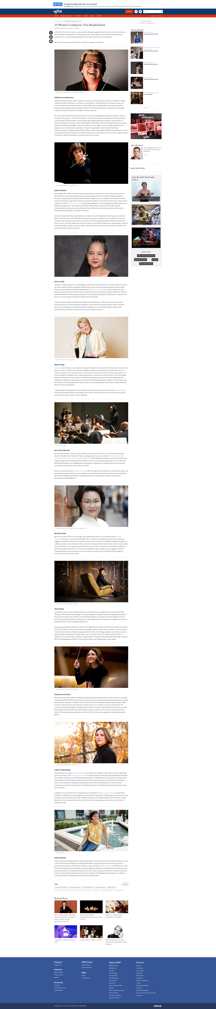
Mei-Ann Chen (96, 890)
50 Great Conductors (74, 203)
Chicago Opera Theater (78, 775)
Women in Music (65, 893)
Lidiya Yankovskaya (79, 773)
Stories (61, 21)
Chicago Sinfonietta (75, 887)
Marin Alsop (58, 368)
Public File (75, 1006)
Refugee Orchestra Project (105, 793)
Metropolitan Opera (107, 890)
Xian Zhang (75, 893)
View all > (146, 108)
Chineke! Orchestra (106, 866)
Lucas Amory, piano (149, 62)
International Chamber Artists (151, 92)
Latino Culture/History (140, 259)
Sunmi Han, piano (148, 32)
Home (56, 21)
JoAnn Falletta (111, 887)
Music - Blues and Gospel (146, 263)
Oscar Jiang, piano (148, 77)
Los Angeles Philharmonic (75, 890)
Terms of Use (66, 1006)
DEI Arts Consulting (80, 471)
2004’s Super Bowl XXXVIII (98, 290)
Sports (57, 893)
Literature (154, 259)
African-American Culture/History (146, 255)
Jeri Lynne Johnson (100, 887)
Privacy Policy (58, 1006)
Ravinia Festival (119, 390)
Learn (138, 23)
